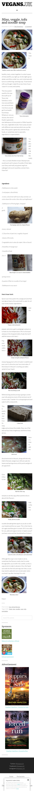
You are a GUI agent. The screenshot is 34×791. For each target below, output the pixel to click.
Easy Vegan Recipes (14, 607)
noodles (18, 609)
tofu (25, 609)
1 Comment (28, 26)
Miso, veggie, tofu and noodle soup (14, 21)
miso (14, 609)
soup (22, 609)
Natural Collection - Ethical (10, 641)
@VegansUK (20, 764)
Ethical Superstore (8, 657)
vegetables (5, 611)
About (18, 784)
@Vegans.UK (20, 768)
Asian (10, 609)
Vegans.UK (17, 5)
